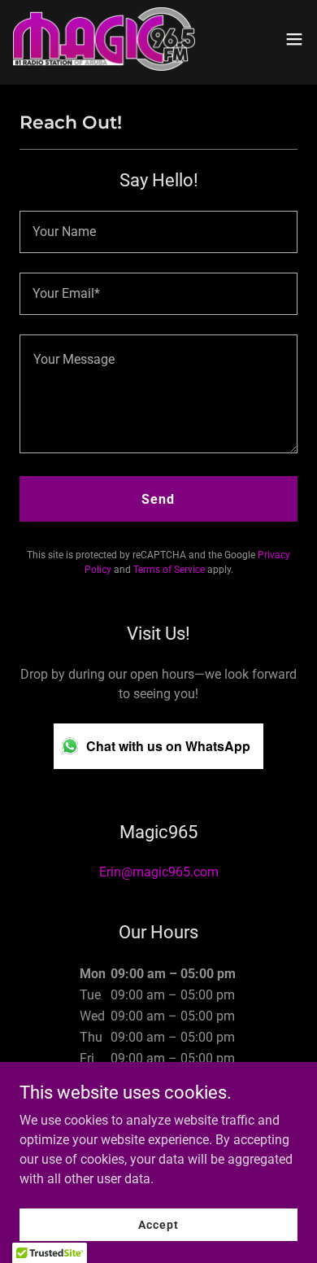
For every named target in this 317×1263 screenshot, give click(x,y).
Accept (158, 1223)
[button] (294, 39)
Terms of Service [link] (169, 569)
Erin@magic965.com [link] (159, 872)
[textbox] (158, 232)
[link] (104, 39)
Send (158, 499)
